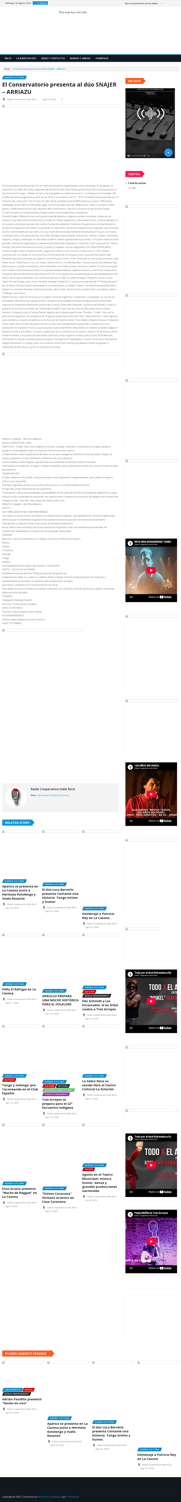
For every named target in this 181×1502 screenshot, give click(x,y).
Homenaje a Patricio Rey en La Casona (98, 915)
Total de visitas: (137, 183)
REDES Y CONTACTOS (53, 58)
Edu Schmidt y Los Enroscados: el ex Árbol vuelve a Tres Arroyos (100, 1005)
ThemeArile (73, 1496)
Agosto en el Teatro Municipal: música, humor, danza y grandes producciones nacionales (99, 1182)
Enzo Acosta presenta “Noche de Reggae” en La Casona (19, 1192)
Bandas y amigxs (80, 58)
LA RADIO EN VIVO (26, 58)
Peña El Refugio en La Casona (19, 991)
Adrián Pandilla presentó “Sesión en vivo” (21, 1401)
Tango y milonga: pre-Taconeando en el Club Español (20, 1089)
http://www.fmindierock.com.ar (53, 795)
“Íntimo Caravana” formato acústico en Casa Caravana (58, 1197)
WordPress (44, 1496)
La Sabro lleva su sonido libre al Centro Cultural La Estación (99, 1085)
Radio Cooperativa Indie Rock (22, 99)
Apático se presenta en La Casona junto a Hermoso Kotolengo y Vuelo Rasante (20, 892)
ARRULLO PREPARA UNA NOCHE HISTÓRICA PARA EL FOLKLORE (60, 1000)
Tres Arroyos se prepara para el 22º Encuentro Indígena (57, 1103)
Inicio (8, 58)
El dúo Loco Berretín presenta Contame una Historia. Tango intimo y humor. (60, 895)
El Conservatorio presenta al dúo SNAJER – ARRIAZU (39, 68)
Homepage (102, 58)
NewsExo (57, 1496)
